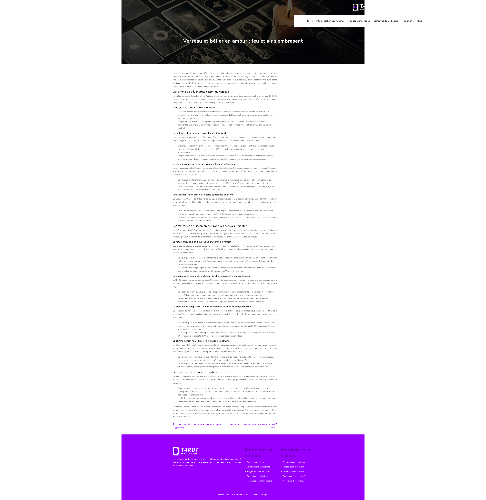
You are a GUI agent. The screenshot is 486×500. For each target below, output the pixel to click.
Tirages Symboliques (359, 20)
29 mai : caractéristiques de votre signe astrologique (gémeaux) (198, 426)
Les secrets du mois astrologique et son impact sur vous (252, 426)
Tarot (310, 20)
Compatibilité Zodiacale (386, 20)
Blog (419, 20)
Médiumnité (408, 20)
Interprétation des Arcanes (330, 20)
